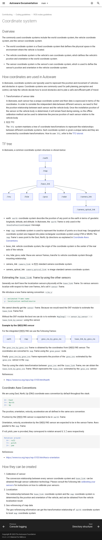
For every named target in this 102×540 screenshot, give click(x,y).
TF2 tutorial (78, 133)
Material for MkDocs (18, 537)
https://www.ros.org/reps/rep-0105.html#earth (28, 380)
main (43, 3)
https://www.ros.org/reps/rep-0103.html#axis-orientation (33, 457)
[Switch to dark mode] (92, 3)
